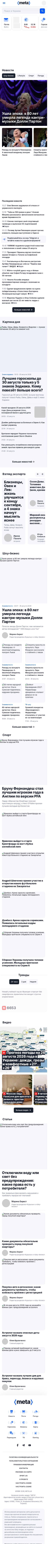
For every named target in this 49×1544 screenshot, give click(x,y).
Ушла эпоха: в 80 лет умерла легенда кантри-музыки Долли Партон (22, 616)
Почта (23, 1416)
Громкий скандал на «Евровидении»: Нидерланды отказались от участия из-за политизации (35, 712)
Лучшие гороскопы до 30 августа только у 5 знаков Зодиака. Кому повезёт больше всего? (22, 384)
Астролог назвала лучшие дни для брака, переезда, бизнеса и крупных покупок (23, 1378)
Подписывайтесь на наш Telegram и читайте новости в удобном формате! (23, 239)
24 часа (14, 982)
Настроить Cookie (23, 1483)
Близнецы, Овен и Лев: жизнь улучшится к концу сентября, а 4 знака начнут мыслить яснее (13, 501)
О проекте (23, 1479)
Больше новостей (22, 461)
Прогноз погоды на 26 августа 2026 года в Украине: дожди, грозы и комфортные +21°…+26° (23, 1049)
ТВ (24, 1438)
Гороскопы (12, 1427)
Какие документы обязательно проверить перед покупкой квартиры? (20, 1244)
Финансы (23, 1427)
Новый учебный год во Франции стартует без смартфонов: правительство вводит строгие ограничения (22, 994)
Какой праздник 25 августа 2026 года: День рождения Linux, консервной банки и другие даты (16, 410)
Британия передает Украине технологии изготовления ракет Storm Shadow (19, 435)
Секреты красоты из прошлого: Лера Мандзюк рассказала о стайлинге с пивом (34, 671)
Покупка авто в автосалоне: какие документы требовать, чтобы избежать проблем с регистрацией (22, 1289)
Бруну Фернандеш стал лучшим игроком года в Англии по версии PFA (22, 792)
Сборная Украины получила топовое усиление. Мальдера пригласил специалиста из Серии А (22, 963)
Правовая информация (23, 1465)
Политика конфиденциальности (23, 1457)
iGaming (36, 1438)
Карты (35, 1427)
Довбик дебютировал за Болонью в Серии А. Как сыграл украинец (23, 423)
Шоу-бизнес (9, 76)
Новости (11, 1416)
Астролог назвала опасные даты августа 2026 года (20, 1334)
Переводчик (11, 1438)
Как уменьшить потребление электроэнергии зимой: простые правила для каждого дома (21, 446)
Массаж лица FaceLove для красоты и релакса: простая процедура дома (17, 1089)
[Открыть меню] (4, 3)
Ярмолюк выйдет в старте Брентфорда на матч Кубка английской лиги (17, 844)
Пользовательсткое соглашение (23, 1461)
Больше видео (22, 1110)
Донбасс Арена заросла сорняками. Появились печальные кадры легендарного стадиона (22, 923)
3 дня (23, 982)
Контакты (23, 1468)
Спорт (31, 76)
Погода (41, 76)
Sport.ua (24, 1476)
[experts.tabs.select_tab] (38, 474)
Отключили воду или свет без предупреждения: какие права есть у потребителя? (20, 1180)
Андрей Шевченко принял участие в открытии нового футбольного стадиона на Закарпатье (22, 883)
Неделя (33, 982)
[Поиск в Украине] (42, 11)
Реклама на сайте (24, 1472)
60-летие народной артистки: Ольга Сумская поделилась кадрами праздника (11, 711)
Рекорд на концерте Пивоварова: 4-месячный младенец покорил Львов (16, 152)
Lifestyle (21, 76)
